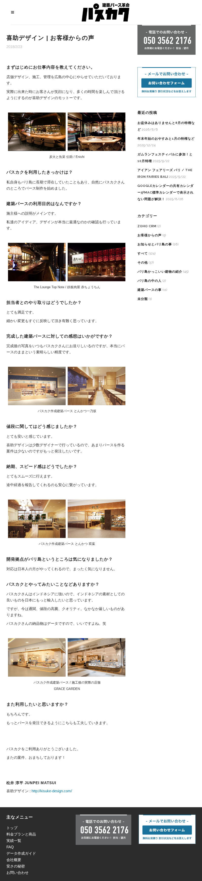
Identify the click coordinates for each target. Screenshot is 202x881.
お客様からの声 (149, 235)
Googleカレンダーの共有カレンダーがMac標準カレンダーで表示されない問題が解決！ (165, 192)
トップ (11, 828)
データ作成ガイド (21, 853)
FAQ (10, 847)
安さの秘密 (15, 866)
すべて (142, 253)
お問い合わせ (17, 872)
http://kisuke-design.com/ (52, 791)
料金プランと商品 (21, 834)
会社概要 (13, 860)
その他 (142, 262)
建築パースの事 (149, 290)
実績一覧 (13, 840)
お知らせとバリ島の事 (154, 244)
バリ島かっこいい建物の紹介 (159, 271)
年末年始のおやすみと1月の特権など (166, 138)
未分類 (142, 299)
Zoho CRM (146, 226)
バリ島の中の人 (149, 281)
